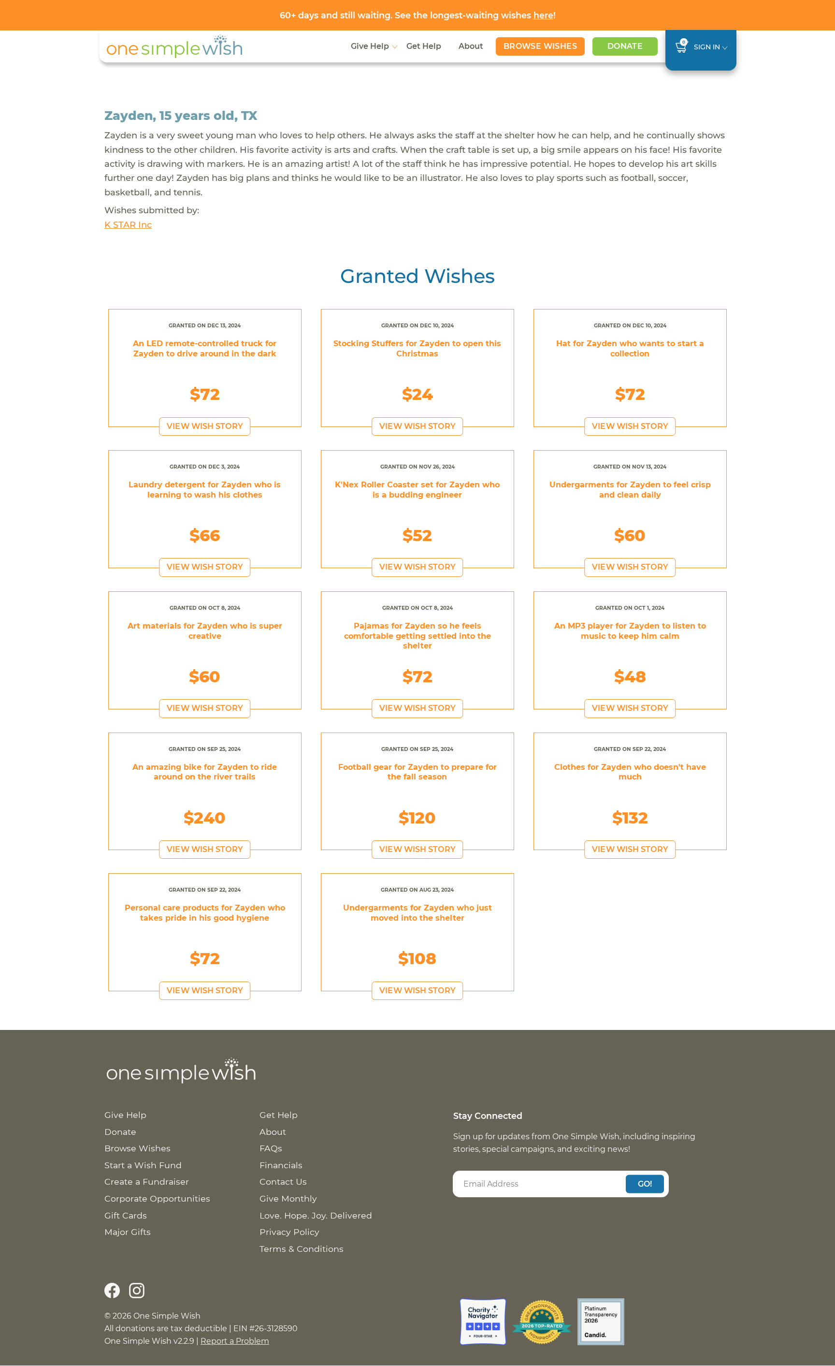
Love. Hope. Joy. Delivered (315, 1215)
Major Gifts (127, 1232)
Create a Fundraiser (146, 1181)
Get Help (423, 46)
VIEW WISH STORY (205, 426)
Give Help (370, 46)
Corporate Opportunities (157, 1198)
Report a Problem (235, 1341)
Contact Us (283, 1181)
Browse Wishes (540, 46)
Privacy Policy (289, 1232)
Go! (645, 1183)
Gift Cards (125, 1215)
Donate (625, 46)
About (471, 46)
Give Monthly (288, 1198)
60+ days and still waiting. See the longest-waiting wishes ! (418, 15)
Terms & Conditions (301, 1249)
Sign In (707, 47)
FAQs (270, 1148)
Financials (280, 1165)
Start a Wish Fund (143, 1165)
